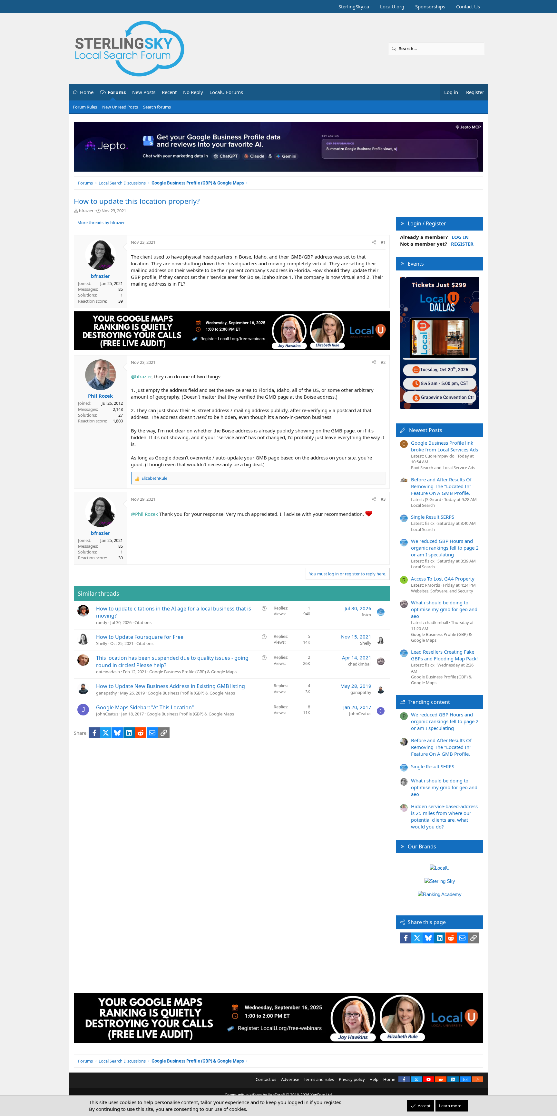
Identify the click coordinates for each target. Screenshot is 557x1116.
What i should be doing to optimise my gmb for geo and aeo (444, 609)
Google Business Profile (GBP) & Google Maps (193, 672)
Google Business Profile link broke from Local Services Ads (444, 446)
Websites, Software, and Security (442, 591)
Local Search (423, 505)
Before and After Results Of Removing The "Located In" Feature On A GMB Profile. (441, 486)
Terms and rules (319, 1079)
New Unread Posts (120, 107)
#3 (383, 499)
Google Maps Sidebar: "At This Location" (145, 707)
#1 (383, 242)
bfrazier (86, 210)
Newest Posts (425, 430)
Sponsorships (430, 6)
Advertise (290, 1079)
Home (86, 92)
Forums (117, 92)
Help (373, 1079)
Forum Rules (85, 107)
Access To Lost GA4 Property (442, 578)
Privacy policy (352, 1079)
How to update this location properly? (137, 201)
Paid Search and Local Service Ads (443, 467)
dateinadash (108, 672)
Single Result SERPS (432, 517)
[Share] (374, 242)
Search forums (157, 107)
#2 (383, 362)
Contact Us (468, 6)
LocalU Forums (226, 92)
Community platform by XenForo (279, 1095)
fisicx (366, 615)
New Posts (143, 92)
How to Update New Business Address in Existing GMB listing (170, 686)
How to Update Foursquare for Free (139, 636)
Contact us (266, 1079)
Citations (142, 622)
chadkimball (359, 664)
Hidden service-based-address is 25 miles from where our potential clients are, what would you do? (444, 816)
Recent (169, 92)
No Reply (193, 92)
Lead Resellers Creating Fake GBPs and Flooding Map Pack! (444, 655)
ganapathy (106, 693)
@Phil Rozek (144, 514)
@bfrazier (141, 376)
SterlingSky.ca (353, 6)
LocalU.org (392, 6)
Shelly (101, 643)
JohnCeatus (107, 714)
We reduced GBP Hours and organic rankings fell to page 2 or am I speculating (445, 548)
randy (101, 622)
